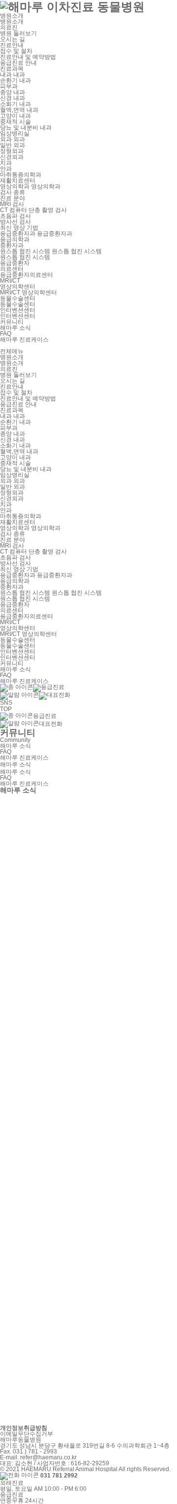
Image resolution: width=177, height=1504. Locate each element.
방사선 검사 (15, 221)
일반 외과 (12, 145)
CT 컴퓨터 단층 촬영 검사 (33, 210)
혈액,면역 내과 (19, 109)
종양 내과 (12, 92)
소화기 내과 (15, 104)
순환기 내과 (15, 80)
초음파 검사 (15, 215)
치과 (6, 162)
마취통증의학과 (20, 174)
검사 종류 (12, 192)
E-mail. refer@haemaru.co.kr (38, 1457)
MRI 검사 (12, 204)
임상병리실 (15, 133)
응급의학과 (15, 239)
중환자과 (12, 245)
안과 (6, 168)
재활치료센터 (17, 180)
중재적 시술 (15, 121)
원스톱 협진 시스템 (25, 257)
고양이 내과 (15, 115)
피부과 (9, 86)
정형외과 (12, 151)
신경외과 (12, 157)
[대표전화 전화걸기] (35, 695)
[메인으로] (88, 6)
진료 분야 (12, 198)
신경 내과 (12, 98)
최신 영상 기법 (19, 227)
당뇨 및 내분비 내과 (26, 127)
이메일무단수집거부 (26, 1433)
